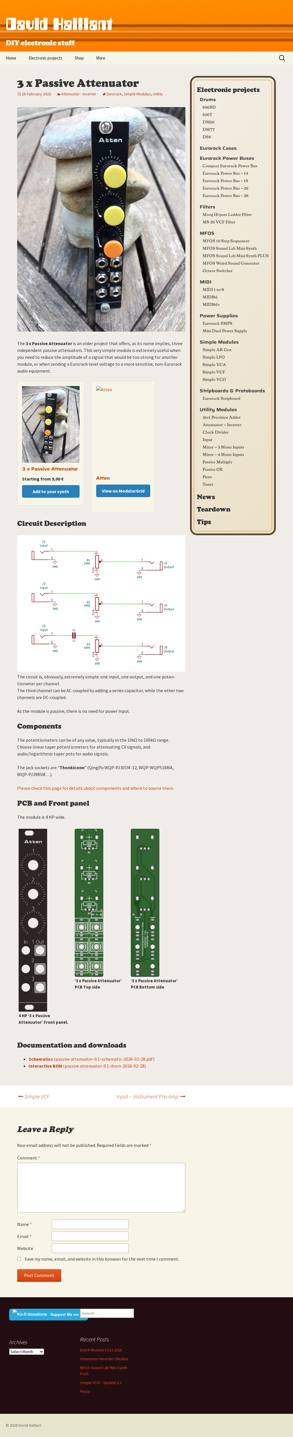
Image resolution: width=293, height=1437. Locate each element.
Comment (28, 1158)
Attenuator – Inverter (222, 424)
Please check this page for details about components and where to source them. (95, 788)
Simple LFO (214, 356)
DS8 (207, 136)
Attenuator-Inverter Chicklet (104, 1358)
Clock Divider (216, 431)
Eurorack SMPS (217, 323)
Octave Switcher (218, 270)
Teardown (213, 508)
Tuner (208, 484)
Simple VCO (214, 379)
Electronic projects (45, 58)
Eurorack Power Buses (227, 158)
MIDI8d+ (211, 304)
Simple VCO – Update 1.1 (101, 1382)
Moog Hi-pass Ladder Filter (227, 214)
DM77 (209, 129)
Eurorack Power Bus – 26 (225, 187)
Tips (204, 521)
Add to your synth (51, 491)
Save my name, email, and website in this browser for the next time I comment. (102, 1259)
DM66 (209, 121)
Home (11, 58)
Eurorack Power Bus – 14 (225, 173)
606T (207, 114)
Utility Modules (218, 409)
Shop (79, 58)
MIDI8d (210, 296)
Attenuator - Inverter (78, 94)
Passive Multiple (217, 461)
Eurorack (114, 94)
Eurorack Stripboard (221, 398)
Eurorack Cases (218, 148)
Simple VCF (33, 1096)
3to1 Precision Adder (222, 417)
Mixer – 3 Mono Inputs (223, 446)
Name (24, 1224)
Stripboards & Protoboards (232, 390)
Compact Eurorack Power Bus (230, 165)
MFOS (207, 233)
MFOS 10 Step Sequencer (226, 240)
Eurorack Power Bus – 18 (225, 180)
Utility (158, 94)
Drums (208, 99)
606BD (209, 106)
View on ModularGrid (123, 491)
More (100, 58)
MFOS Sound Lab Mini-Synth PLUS (236, 255)
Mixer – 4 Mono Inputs (223, 454)
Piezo (207, 476)
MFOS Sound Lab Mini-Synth (230, 248)
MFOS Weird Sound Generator (231, 262)
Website (25, 1248)
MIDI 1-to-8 (213, 289)
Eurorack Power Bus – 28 (225, 195)
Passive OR (213, 469)
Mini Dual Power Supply (225, 330)
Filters (207, 206)
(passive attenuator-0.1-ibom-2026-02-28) (87, 1066)
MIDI (205, 282)
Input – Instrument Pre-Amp (150, 1096)
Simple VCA (214, 364)
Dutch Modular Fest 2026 (101, 1350)
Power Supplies (219, 315)
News (206, 496)
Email (24, 1236)
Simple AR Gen (217, 349)
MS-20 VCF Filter (219, 221)
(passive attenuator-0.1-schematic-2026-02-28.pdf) (92, 1059)
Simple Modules (137, 94)
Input (207, 439)
